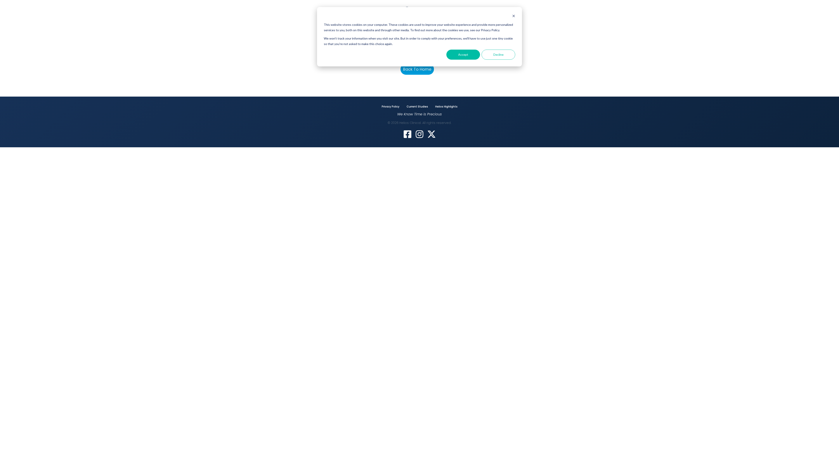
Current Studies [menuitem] (417, 106)
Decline (498, 54)
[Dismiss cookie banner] (513, 16)
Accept (463, 54)
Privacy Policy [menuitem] (390, 106)
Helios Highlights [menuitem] (446, 106)
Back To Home (417, 69)
